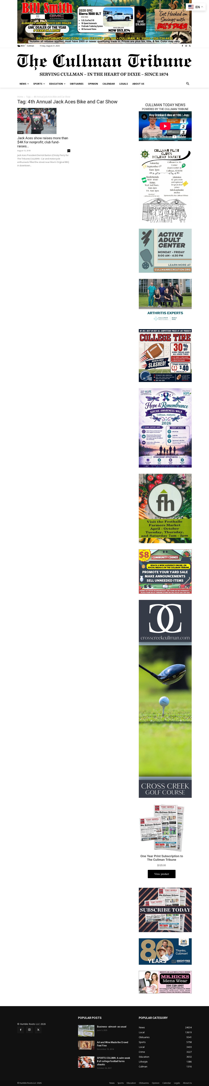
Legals (177, 1083)
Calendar (166, 1083)
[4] (104, 21)
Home (20, 96)
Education (131, 1083)
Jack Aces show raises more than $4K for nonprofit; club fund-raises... (42, 142)
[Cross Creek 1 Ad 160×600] (165, 698)
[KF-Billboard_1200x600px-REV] (165, 951)
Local (20, 132)
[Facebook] (182, 46)
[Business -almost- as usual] (86, 1030)
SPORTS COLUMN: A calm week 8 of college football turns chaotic (113, 1061)
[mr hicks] (165, 981)
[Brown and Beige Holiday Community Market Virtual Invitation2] (165, 184)
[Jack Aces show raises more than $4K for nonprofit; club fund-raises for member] (43, 121)
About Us (187, 1083)
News (111, 1083)
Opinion (155, 1083)
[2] (165, 300)
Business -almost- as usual (111, 1026)
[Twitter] (190, 46)
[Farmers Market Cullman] (165, 508)
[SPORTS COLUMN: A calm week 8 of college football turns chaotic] (86, 1062)
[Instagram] (186, 46)
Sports (121, 1083)
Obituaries (144, 1083)
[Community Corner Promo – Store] (165, 571)
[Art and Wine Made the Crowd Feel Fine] (86, 1045)
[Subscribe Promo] (165, 909)
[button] (188, 84)
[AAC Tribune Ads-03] (165, 250)
